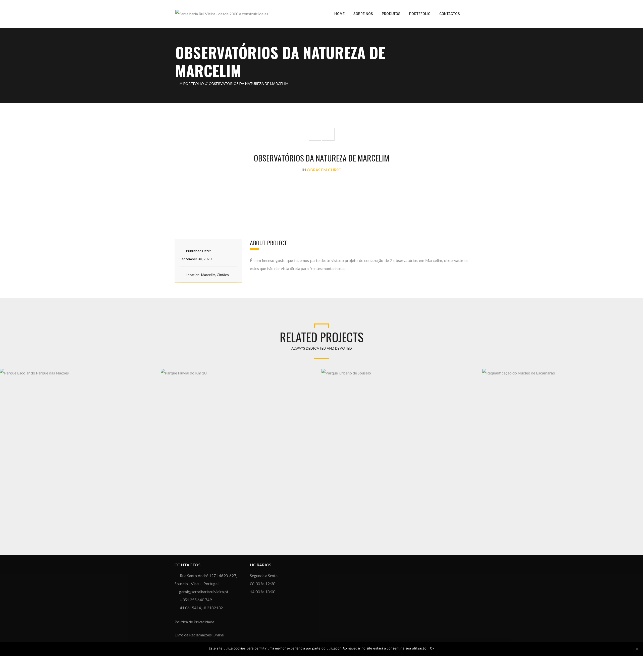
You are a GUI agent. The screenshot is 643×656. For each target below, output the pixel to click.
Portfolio (193, 83)
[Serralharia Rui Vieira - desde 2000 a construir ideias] (221, 13)
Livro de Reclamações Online (199, 634)
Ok (432, 648)
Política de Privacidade (194, 621)
